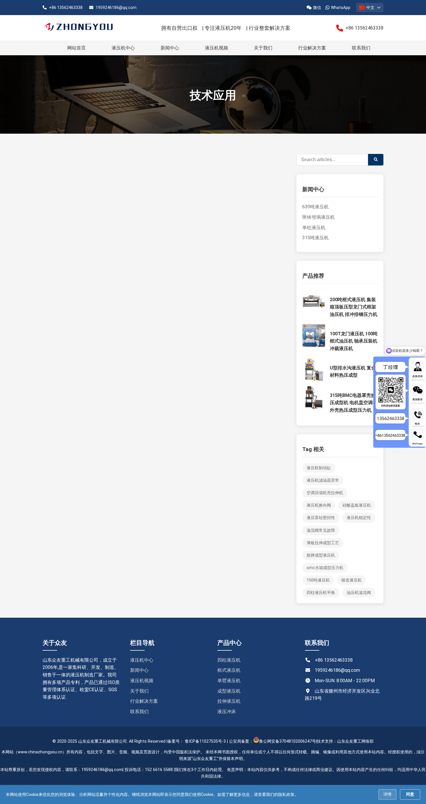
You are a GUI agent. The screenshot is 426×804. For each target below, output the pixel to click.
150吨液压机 (318, 580)
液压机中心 (123, 48)
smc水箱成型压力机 (325, 567)
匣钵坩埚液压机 (318, 217)
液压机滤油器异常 (323, 480)
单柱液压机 (313, 227)
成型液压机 (229, 691)
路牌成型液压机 (321, 555)
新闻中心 (170, 48)
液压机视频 (216, 48)
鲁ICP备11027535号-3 (205, 741)
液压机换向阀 (319, 505)
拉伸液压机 (229, 701)
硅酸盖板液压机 (357, 505)
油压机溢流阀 (359, 592)
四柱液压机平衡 (321, 592)
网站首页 (76, 48)
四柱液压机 (229, 660)
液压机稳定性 (359, 517)
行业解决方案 (312, 48)
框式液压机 (229, 670)
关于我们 (263, 48)
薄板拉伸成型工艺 (323, 542)
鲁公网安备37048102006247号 (287, 741)
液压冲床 (226, 711)
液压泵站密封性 (321, 517)
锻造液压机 (351, 580)
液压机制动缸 (319, 468)
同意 (410, 794)
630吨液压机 (315, 206)
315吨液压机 (315, 237)
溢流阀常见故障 (321, 530)
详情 (387, 794)
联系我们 (361, 48)
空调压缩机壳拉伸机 (325, 492)
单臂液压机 (229, 680)
